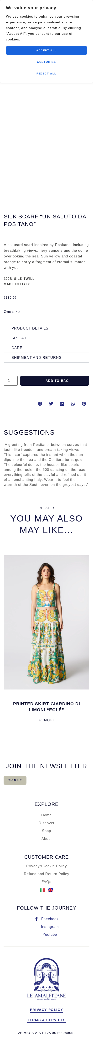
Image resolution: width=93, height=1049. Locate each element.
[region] (46, 41)
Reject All (46, 73)
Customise (46, 61)
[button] (40, 404)
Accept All (46, 50)
